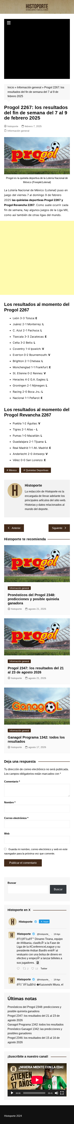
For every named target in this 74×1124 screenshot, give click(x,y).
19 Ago (57, 934)
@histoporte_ (43, 934)
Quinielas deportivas (37, 470)
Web (6, 833)
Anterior (16, 528)
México (13, 470)
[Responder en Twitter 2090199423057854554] (19, 969)
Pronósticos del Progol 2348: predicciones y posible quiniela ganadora (33, 599)
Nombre (9, 802)
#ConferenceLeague (42, 946)
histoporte (12, 126)
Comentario (12, 781)
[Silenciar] (56, 1093)
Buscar (12, 882)
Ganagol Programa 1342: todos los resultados (36, 1024)
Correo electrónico (16, 818)
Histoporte (24, 933)
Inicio (11, 87)
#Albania (25, 942)
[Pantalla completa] (62, 1093)
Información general (29, 87)
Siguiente (57, 528)
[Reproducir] (12, 1093)
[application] (37, 1079)
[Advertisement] (37, 53)
